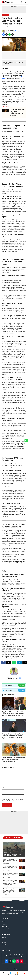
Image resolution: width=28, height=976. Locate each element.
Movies (3, 921)
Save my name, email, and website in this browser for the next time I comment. (13, 800)
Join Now (22, 685)
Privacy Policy (5, 944)
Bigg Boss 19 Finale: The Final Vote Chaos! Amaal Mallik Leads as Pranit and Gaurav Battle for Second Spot (13, 713)
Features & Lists (5, 929)
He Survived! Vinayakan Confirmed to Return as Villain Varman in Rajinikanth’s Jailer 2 (14, 759)
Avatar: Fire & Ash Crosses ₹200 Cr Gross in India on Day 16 (10, 861)
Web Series (4, 924)
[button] (21, 2)
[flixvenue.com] (7, 2)
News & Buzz (5, 926)
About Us (4, 937)
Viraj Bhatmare (11, 30)
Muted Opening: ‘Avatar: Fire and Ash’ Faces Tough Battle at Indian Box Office (10, 868)
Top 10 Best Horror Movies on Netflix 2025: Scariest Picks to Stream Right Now (10, 875)
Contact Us (4, 940)
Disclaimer (4, 942)
